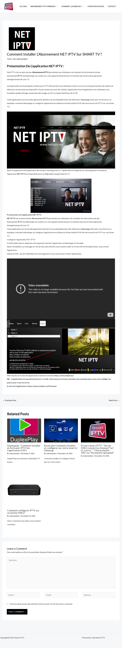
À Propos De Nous (96, 6)
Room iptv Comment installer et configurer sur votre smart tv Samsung (60, 448)
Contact (112, 6)
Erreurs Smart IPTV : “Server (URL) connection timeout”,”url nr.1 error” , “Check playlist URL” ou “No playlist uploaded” (97, 449)
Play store (49, 174)
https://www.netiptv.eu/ (64, 375)
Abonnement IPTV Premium (42, 6)
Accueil (23, 6)
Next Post (114, 400)
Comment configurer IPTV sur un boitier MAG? (23, 511)
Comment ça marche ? (71, 6)
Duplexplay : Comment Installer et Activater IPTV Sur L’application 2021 (24, 448)
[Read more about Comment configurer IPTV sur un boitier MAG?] (24, 490)
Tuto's (9, 59)
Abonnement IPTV (40, 72)
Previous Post (9, 400)
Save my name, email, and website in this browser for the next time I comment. (41, 604)
